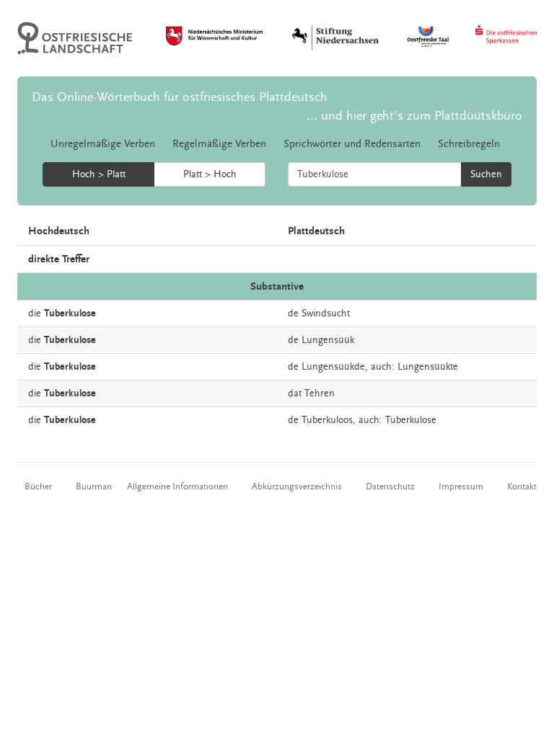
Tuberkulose (410, 420)
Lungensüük (328, 340)
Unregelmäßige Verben (102, 144)
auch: (383, 367)
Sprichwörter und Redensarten (352, 144)
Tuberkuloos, (329, 420)
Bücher (38, 486)
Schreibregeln (469, 144)
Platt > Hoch (210, 174)
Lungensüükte (427, 367)
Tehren (319, 393)
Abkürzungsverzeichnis (297, 486)
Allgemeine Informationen (177, 486)
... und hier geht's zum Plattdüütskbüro (414, 115)
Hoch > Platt (99, 174)
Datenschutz (390, 486)
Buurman (94, 486)
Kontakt (522, 486)
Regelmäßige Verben (219, 144)
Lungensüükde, (335, 367)
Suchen (486, 174)
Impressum (461, 486)
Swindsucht (326, 313)
